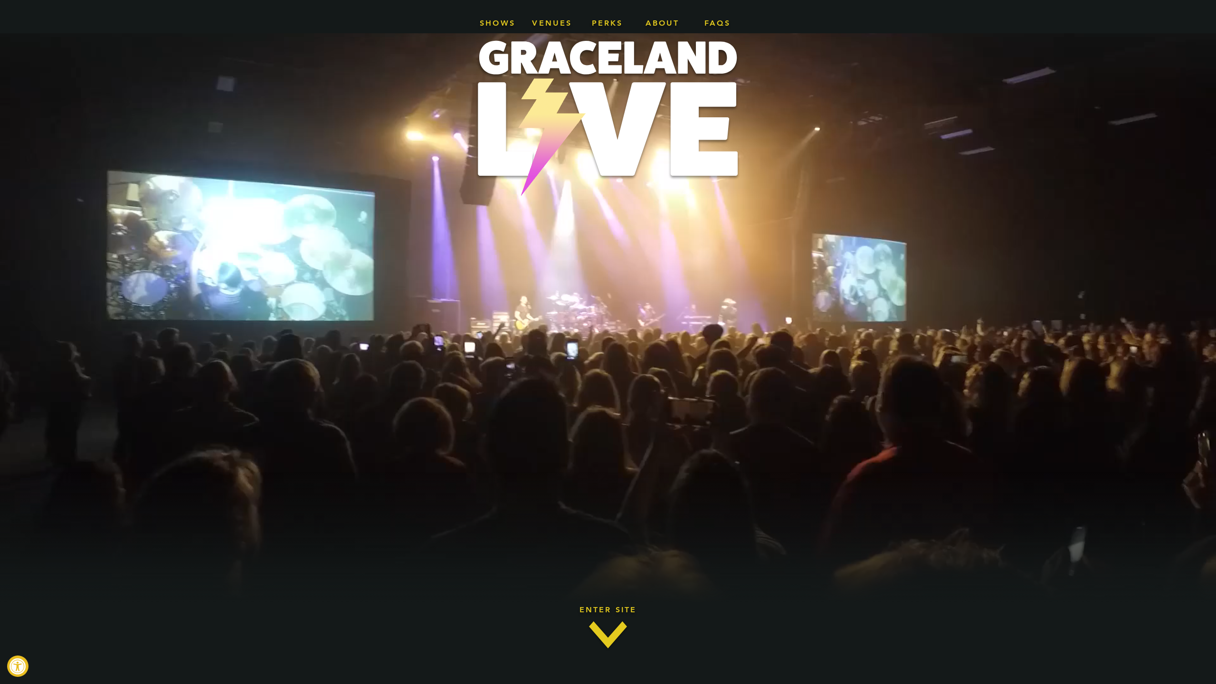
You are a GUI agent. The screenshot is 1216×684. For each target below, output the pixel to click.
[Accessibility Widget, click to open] (17, 666)
